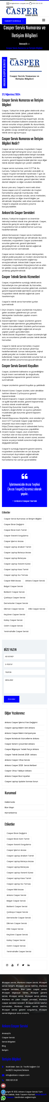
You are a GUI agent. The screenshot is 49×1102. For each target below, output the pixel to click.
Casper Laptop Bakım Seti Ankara (20, 728)
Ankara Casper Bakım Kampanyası (20, 733)
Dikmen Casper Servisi (14, 609)
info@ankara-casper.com (19, 3)
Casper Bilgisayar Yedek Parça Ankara (22, 749)
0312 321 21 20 (37, 3)
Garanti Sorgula (13, 21)
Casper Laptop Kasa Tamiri (16, 569)
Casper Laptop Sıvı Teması (16, 575)
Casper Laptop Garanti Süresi (17, 564)
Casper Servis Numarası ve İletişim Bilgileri (23, 518)
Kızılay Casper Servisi (13, 620)
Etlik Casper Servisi (36, 609)
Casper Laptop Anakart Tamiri (17, 547)
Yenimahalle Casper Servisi (16, 631)
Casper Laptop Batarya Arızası (17, 552)
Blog (4, 1046)
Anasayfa (23, 44)
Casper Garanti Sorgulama (16, 535)
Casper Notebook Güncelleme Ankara (22, 738)
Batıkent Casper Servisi (14, 592)
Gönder (11, 699)
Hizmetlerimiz (11, 813)
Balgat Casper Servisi (13, 586)
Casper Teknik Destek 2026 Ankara (21, 754)
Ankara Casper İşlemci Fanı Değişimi (21, 722)
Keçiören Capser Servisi (14, 614)
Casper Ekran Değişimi (14, 524)
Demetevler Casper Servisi (16, 603)
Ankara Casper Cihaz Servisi (17, 760)
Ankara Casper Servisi (35, 580)
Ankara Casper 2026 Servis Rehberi (21, 765)
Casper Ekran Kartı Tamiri (15, 530)
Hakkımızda (10, 802)
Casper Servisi (8, 1037)
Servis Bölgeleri (8, 1041)
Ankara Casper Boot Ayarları (17, 776)
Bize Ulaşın (9, 807)
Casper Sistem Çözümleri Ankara (20, 744)
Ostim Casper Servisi (13, 625)
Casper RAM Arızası (12, 580)
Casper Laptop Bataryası (15, 558)
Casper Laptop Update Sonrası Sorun (21, 781)
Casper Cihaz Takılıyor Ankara (18, 770)
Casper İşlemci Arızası (14, 541)
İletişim (5, 1050)
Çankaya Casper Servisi (14, 597)
